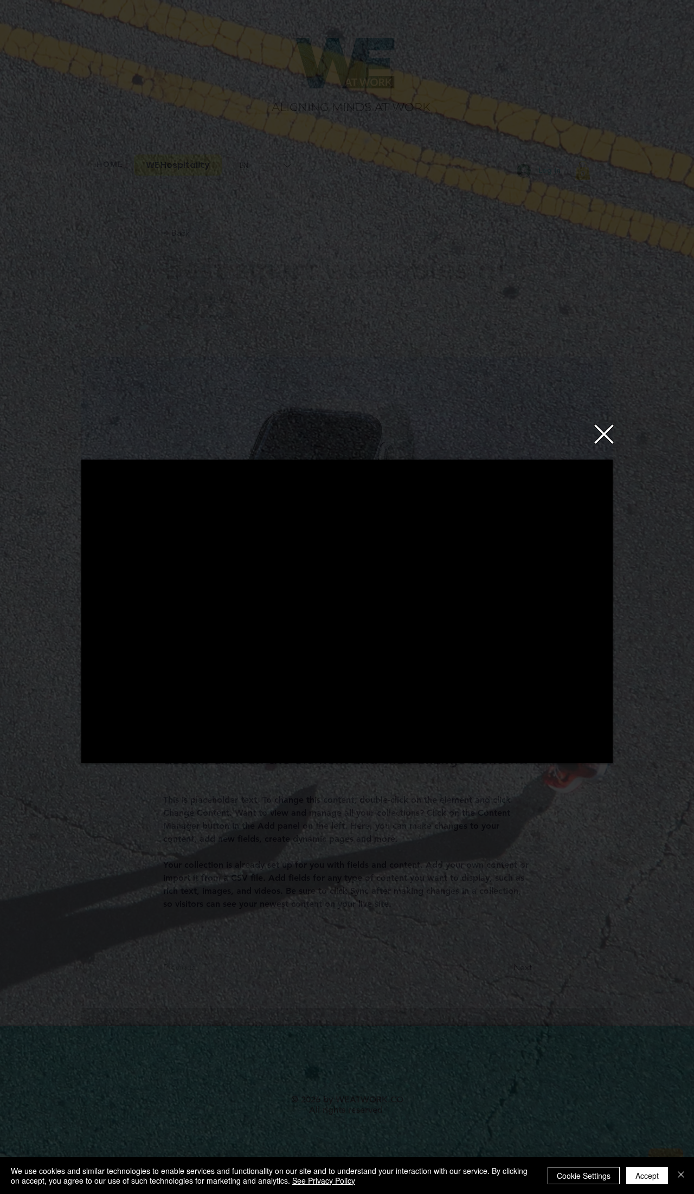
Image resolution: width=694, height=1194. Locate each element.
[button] (604, 434)
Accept (647, 1175)
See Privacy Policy (323, 1180)
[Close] (680, 1175)
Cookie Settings (584, 1175)
